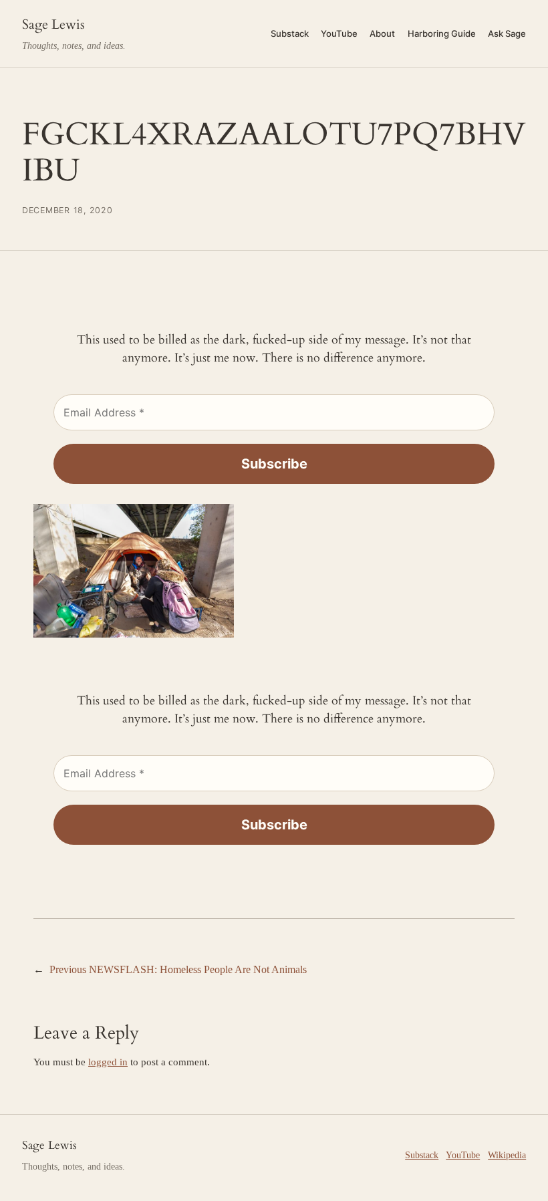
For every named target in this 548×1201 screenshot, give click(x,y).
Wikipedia (507, 1155)
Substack (421, 1155)
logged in (108, 1062)
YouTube (463, 1155)
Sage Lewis (53, 24)
